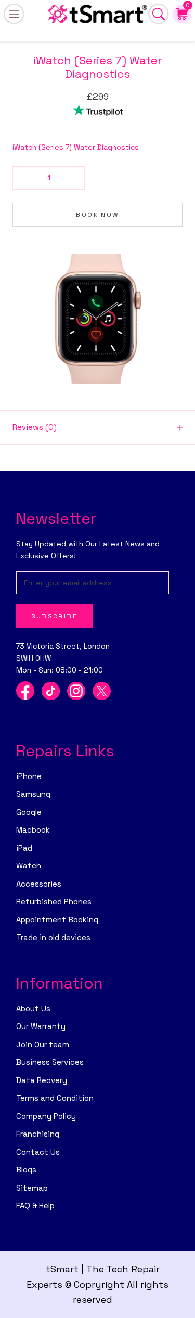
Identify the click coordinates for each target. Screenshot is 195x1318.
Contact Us (38, 1152)
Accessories (38, 884)
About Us (33, 1008)
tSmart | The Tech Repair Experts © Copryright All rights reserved (97, 1284)
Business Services (50, 1062)
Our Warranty (41, 1026)
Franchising (37, 1134)
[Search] (158, 14)
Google (29, 812)
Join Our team (42, 1044)
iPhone (29, 776)
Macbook (33, 830)
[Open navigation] (14, 14)
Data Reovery (41, 1080)
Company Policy (46, 1116)
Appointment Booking (57, 920)
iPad (24, 848)
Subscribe (54, 616)
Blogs (26, 1170)
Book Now (97, 214)
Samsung (33, 794)
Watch (28, 866)
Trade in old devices (53, 937)
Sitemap (32, 1188)
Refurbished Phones (54, 901)
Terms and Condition (55, 1098)
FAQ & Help (35, 1205)
